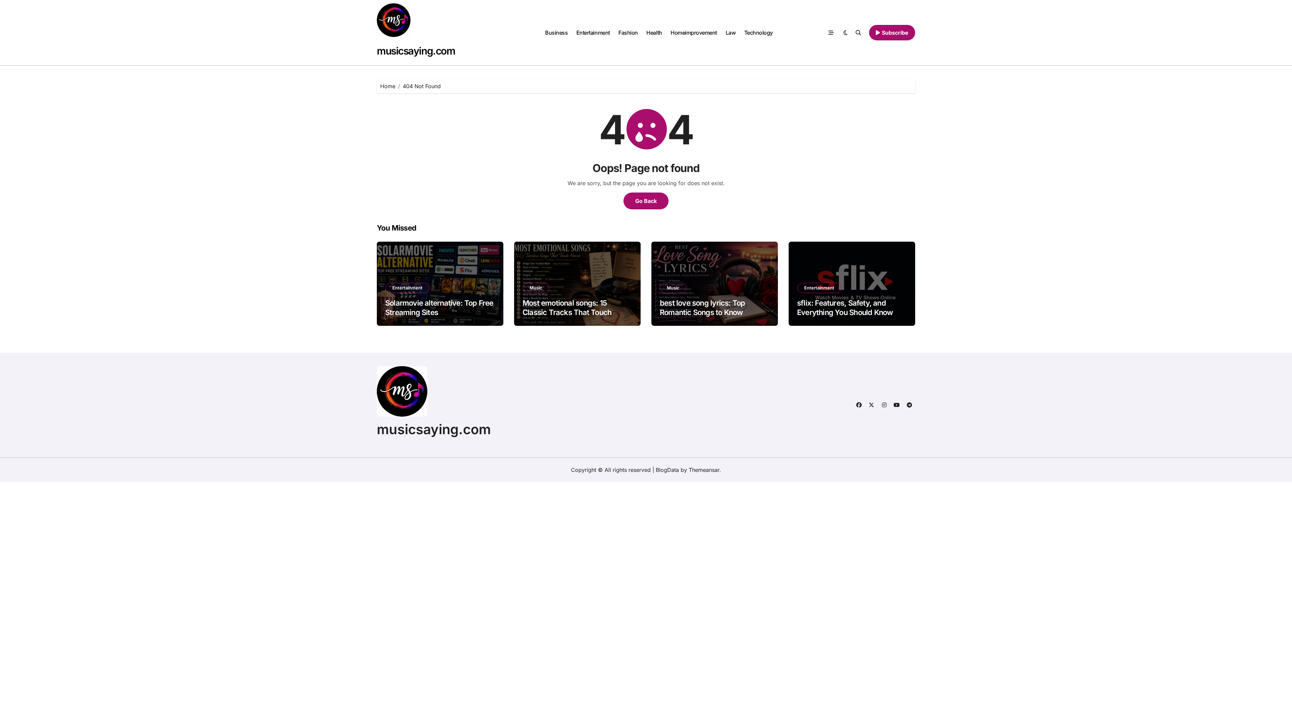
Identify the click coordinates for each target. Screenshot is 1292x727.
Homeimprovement (694, 32)
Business (556, 32)
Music (536, 287)
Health (654, 32)
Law (731, 32)
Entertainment (593, 32)
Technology (758, 32)
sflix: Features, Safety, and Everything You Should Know (845, 308)
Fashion (628, 32)
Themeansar (704, 469)
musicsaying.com (416, 51)
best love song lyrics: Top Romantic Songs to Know (702, 308)
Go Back (646, 201)
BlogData (667, 469)
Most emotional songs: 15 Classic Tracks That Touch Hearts (567, 312)
